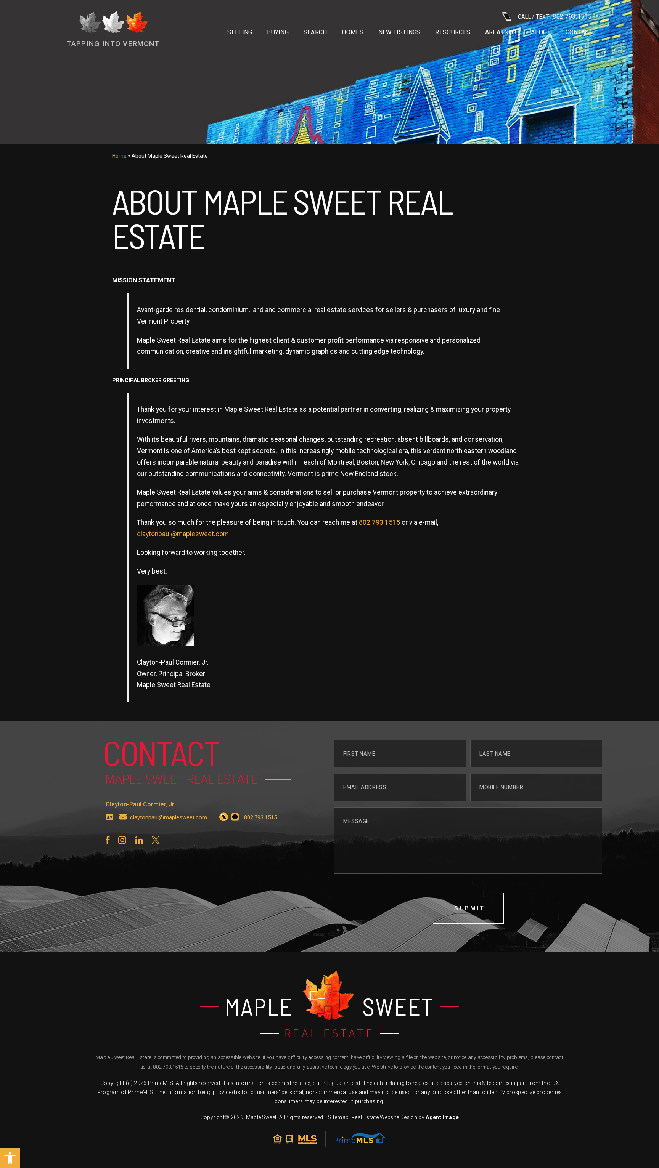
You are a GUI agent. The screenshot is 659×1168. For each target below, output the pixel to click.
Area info (500, 32)
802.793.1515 (379, 522)
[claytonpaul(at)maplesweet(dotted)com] (123, 817)
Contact (579, 32)
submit (469, 908)
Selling (239, 32)
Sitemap (338, 1117)
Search (315, 32)
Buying (278, 32)
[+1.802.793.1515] (223, 817)
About (541, 32)
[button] (10, 1158)
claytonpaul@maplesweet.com (183, 534)
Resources (452, 32)
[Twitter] (155, 840)
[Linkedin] (139, 840)
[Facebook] (107, 840)
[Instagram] (122, 840)
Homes (352, 32)
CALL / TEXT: (555, 16)
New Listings (399, 32)
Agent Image (442, 1117)
